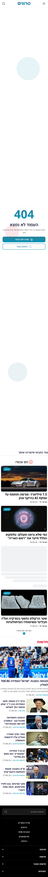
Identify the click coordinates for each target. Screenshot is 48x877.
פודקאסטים (24, 836)
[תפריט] (43, 3)
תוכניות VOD (24, 832)
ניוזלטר (24, 841)
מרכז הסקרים (24, 822)
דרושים (24, 827)
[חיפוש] (3, 3)
